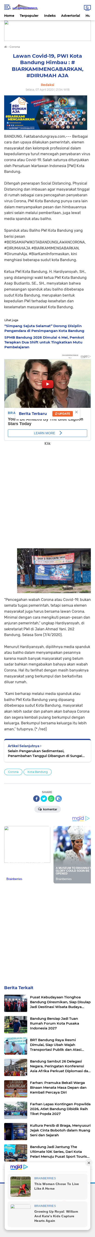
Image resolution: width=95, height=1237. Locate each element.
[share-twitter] (44, 798)
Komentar (49, 809)
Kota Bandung (37, 772)
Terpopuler (29, 16)
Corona (13, 772)
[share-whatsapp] (51, 798)
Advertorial (70, 16)
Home (9, 16)
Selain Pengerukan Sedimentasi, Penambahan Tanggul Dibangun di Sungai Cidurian (45, 753)
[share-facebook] (36, 798)
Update (63, 413)
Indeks (50, 16)
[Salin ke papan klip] (58, 798)
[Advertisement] (47, 494)
